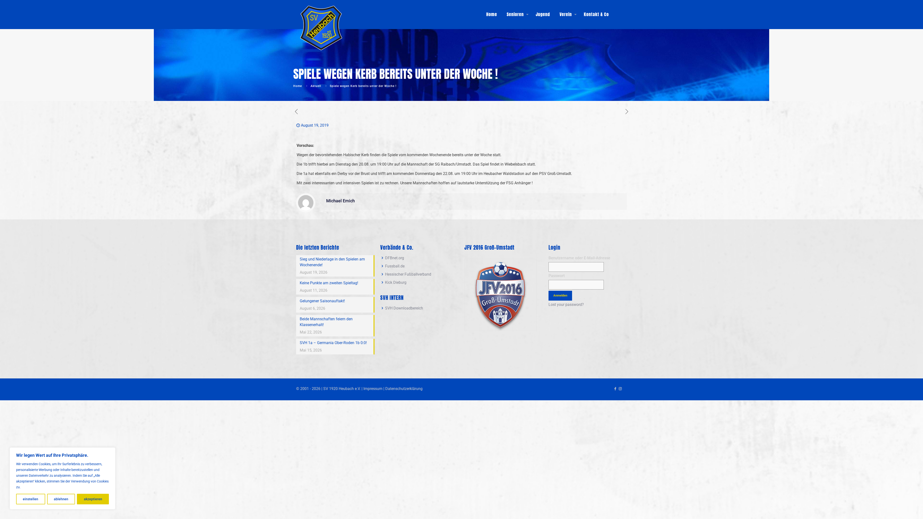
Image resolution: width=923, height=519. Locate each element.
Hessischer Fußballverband (408, 274)
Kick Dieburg (395, 282)
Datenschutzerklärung (404, 388)
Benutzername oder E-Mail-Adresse (579, 258)
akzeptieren (93, 499)
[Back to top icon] (900, 509)
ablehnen (61, 499)
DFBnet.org (394, 258)
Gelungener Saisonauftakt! (322, 301)
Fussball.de (395, 266)
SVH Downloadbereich (404, 308)
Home (297, 86)
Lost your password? (566, 304)
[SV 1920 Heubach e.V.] (321, 26)
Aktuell (316, 86)
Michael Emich (340, 200)
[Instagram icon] (620, 389)
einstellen (30, 499)
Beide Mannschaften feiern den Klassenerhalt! (326, 322)
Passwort (557, 275)
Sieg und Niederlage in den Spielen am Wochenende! (332, 262)
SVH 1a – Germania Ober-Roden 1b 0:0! (333, 342)
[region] (62, 478)
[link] (500, 295)
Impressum (372, 388)
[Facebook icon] (615, 389)
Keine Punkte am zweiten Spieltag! (329, 283)
